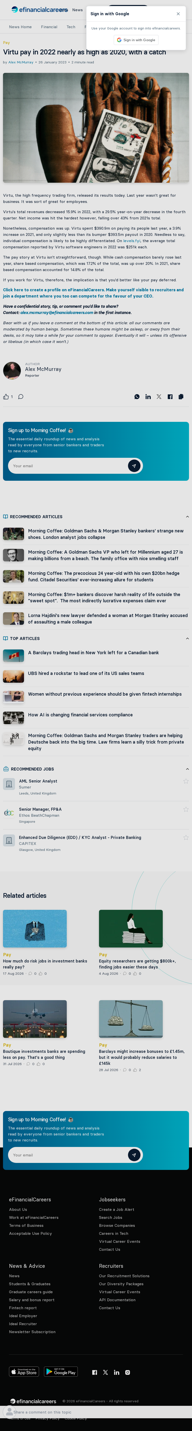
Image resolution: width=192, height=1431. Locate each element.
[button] (96, 715)
